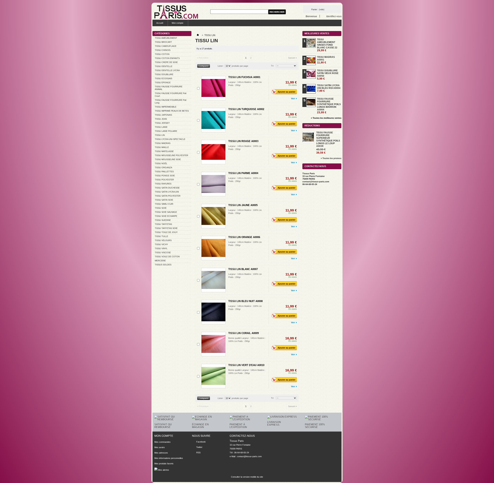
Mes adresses (161, 453)
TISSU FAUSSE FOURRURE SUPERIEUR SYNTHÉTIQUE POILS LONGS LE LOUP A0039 (328, 139)
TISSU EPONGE (163, 82)
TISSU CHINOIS (162, 50)
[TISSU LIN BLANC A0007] (213, 280)
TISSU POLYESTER (164, 179)
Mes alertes (163, 470)
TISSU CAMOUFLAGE (165, 46)
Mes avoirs (159, 447)
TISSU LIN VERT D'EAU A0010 (246, 365)
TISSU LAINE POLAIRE (166, 131)
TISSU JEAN (161, 119)
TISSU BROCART (163, 42)
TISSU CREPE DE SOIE (166, 62)
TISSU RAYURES (163, 184)
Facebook (201, 442)
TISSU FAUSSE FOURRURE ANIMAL (168, 87)
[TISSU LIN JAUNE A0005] (213, 216)
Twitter (199, 447)
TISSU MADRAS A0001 (326, 60)
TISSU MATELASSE (164, 151)
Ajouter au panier (286, 92)
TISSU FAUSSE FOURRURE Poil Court (170, 94)
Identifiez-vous (334, 16)
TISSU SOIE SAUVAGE (166, 212)
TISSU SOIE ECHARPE (166, 216)
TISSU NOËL (161, 163)
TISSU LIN (160, 135)
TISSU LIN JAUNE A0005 (243, 205)
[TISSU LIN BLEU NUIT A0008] (213, 312)
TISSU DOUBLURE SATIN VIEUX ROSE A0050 (327, 74)
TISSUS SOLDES (163, 264)
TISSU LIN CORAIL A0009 (243, 333)
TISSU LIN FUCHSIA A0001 (244, 77)
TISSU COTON (162, 54)
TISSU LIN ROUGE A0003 (243, 141)
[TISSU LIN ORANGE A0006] (213, 248)
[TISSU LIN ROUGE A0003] (213, 152)
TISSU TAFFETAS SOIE (166, 228)
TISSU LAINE (161, 127)
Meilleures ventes (317, 33)
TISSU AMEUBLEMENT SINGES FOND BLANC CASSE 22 (327, 45)
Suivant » (292, 58)
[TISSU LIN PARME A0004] (213, 184)
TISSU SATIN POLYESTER (167, 196)
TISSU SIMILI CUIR (164, 204)
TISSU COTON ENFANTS (167, 58)
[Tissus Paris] (176, 12)
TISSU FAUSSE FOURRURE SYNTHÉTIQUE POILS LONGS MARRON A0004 (329, 106)
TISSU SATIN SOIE (164, 200)
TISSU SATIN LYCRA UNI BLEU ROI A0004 (328, 88)
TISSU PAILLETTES (164, 171)
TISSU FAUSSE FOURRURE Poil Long (170, 101)
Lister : (221, 66)
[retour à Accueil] (197, 35)
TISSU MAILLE (162, 147)
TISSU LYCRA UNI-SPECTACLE (170, 139)
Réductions (312, 125)
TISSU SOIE (161, 208)
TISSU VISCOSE (163, 252)
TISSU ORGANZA (163, 167)
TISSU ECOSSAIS (163, 78)
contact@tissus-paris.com (249, 456)
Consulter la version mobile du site (247, 477)
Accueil (159, 23)
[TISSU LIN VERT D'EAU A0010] (213, 376)
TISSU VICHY (161, 244)
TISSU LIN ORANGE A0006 (244, 237)
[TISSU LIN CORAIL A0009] (213, 344)
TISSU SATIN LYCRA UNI (167, 192)
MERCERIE (160, 260)
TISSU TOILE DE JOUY (166, 232)
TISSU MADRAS (162, 143)
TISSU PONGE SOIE (165, 175)
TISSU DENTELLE (163, 66)
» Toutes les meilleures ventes (326, 118)
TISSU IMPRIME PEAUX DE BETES (172, 111)
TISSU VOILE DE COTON (167, 256)
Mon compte (177, 23)
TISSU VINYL (161, 248)
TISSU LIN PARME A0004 (243, 173)
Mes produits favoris (163, 463)
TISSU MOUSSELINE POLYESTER (171, 155)
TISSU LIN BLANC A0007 (243, 269)
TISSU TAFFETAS (163, 224)
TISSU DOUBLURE (164, 74)
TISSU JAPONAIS (163, 115)
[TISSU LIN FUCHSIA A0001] (213, 88)
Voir (293, 98)
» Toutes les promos (331, 158)
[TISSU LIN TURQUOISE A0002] (213, 120)
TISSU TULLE (161, 236)
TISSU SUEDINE (163, 220)
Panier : (317, 9)
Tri (272, 66)
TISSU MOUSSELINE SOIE (168, 159)
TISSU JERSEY (162, 123)
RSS (198, 452)
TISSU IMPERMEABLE (165, 107)
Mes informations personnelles (168, 458)
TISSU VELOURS (163, 240)
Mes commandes (162, 442)
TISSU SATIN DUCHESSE (167, 188)
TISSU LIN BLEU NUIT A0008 (245, 301)
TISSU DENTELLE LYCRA (167, 70)
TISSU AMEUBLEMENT (166, 38)
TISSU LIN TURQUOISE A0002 (246, 109)
